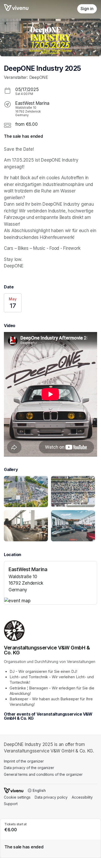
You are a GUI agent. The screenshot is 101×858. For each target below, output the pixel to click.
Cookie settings (17, 797)
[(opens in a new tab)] (50, 601)
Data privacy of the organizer (29, 767)
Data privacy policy (51, 797)
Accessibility (82, 797)
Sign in (87, 8)
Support (11, 803)
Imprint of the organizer (24, 761)
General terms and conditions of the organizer (43, 774)
